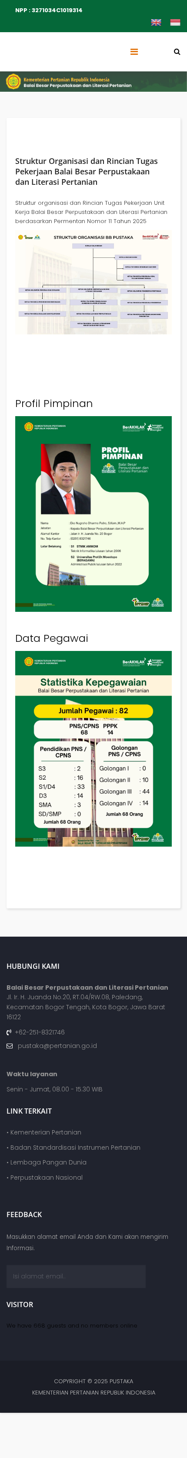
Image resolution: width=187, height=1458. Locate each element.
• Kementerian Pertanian (44, 1132)
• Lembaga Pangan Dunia (47, 1162)
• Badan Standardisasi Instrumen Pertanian (73, 1147)
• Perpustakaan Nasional (45, 1177)
